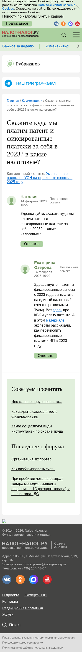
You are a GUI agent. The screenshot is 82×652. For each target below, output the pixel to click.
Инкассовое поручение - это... (36, 402)
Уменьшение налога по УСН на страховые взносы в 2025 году (39, 178)
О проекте (10, 595)
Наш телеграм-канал (36, 83)
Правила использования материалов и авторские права (38, 637)
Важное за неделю (18, 46)
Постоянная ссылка (59, 200)
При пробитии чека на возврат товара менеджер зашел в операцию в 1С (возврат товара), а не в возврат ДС (40, 486)
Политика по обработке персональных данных (32, 647)
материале (55, 320)
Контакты (10, 601)
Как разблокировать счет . (33, 469)
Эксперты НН (35, 595)
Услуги (7, 614)
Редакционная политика (22, 608)
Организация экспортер (31, 459)
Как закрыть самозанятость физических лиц (34, 414)
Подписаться (17, 23)
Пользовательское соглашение (22, 642)
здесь (57, 310)
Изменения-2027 (60, 46)
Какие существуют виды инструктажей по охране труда (37, 428)
